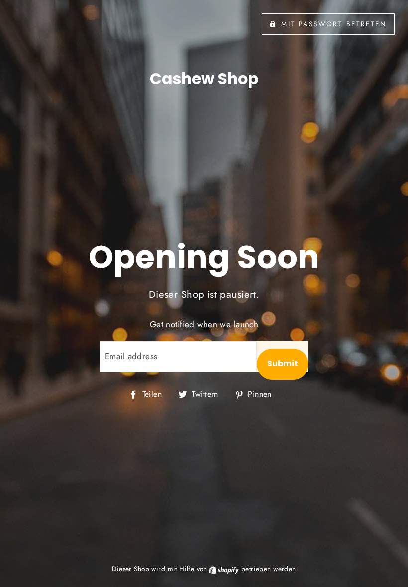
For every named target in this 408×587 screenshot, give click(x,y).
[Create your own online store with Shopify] (225, 569)
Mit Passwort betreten (334, 24)
